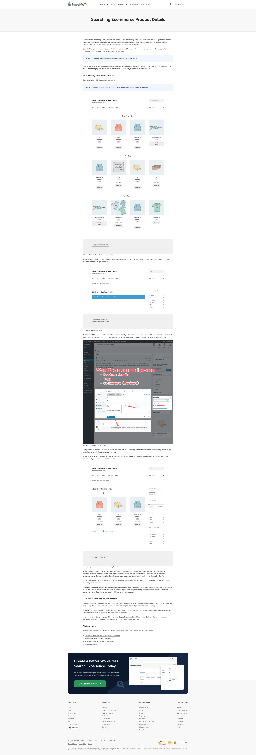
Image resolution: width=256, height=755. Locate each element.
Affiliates (71, 719)
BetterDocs (143, 730)
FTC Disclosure (73, 724)
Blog (69, 721)
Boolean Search (107, 730)
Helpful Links (182, 702)
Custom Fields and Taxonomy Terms (127, 450)
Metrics (107, 610)
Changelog (180, 721)
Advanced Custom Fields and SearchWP (99, 641)
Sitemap (90, 744)
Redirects (105, 716)
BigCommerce (144, 724)
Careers (70, 710)
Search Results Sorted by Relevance (98, 638)
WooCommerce (144, 707)
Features (106, 702)
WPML (141, 710)
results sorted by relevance (130, 44)
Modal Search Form (108, 721)
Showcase (180, 724)
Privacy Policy (82, 744)
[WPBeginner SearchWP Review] (180, 743)
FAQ (178, 727)
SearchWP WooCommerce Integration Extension (102, 636)
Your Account (181, 716)
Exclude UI (105, 727)
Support (179, 707)
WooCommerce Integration (119, 87)
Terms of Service (72, 744)
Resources (121, 4)
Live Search (106, 719)
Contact (70, 716)
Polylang (142, 716)
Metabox (142, 713)
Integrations (144, 702)
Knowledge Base (91, 644)
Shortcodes (106, 724)
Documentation (182, 713)
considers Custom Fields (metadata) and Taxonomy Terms (118, 49)
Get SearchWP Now (88, 684)
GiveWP (142, 719)
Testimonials (72, 713)
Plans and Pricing (182, 710)
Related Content (107, 713)
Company (72, 702)
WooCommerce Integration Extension (114, 456)
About (70, 707)
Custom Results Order (109, 710)
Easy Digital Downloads (146, 721)
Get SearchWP (179, 4)
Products (103, 4)
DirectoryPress (144, 727)
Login (148, 4)
